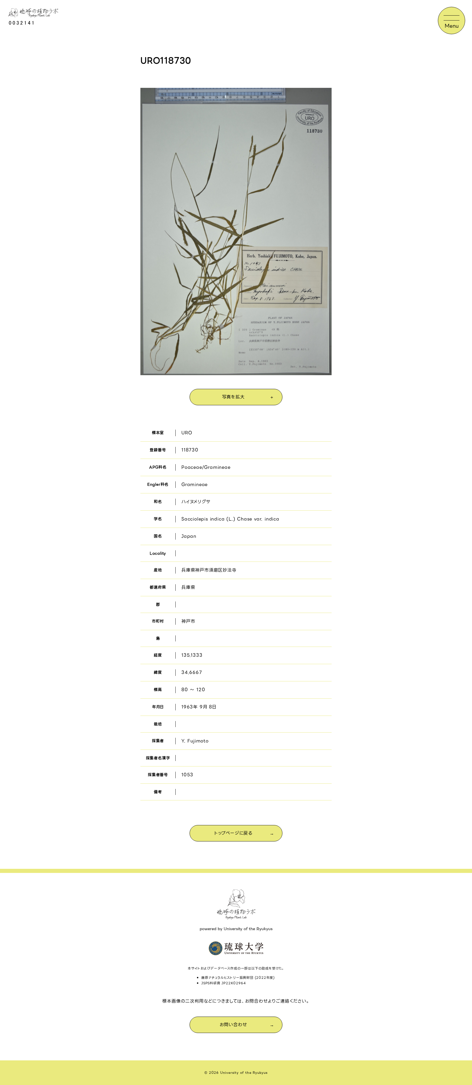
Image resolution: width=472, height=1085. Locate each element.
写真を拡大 (233, 397)
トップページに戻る (233, 833)
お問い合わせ (233, 1024)
